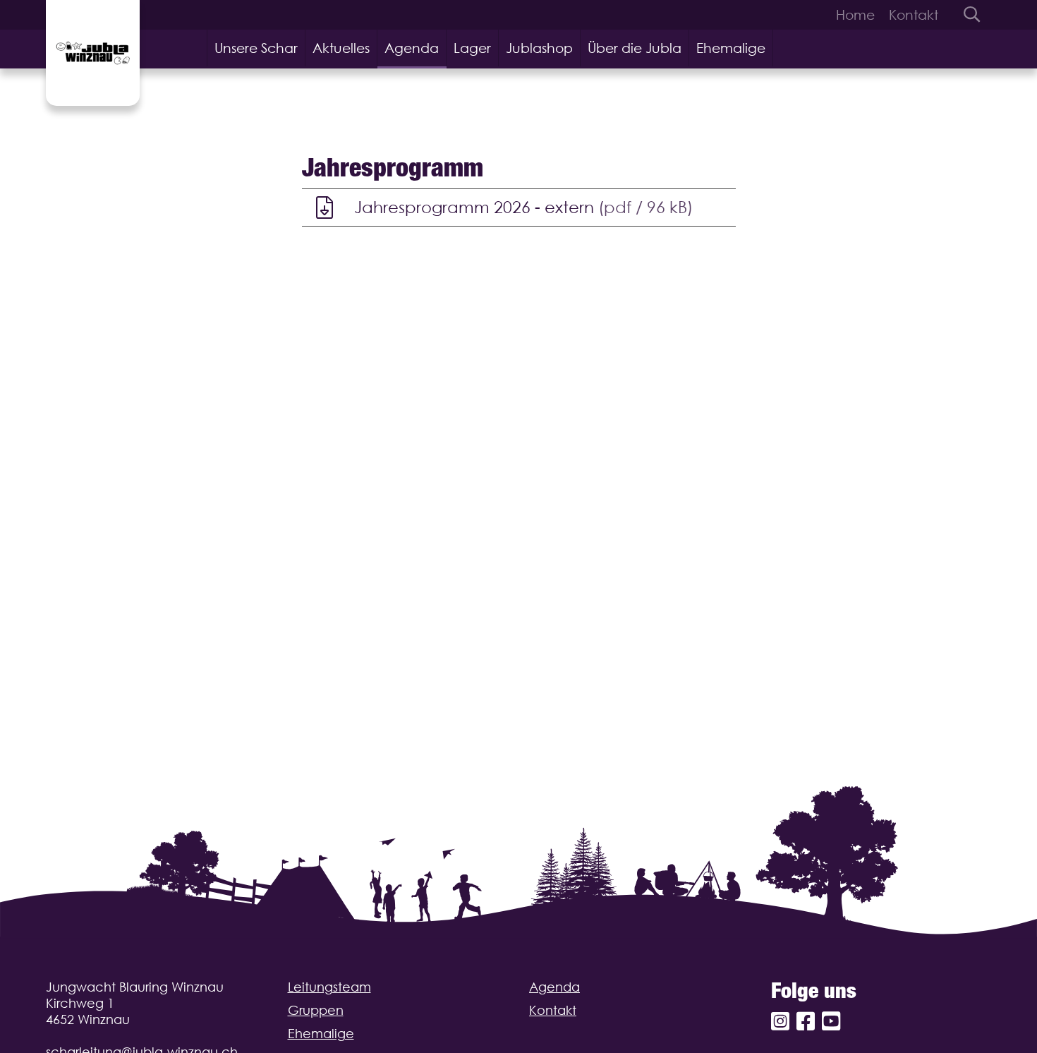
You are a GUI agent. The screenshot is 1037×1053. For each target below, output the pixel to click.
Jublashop (539, 48)
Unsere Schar (256, 48)
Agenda (411, 48)
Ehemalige (730, 48)
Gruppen (316, 1010)
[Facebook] (805, 1021)
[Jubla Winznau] (93, 53)
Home (855, 15)
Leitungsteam (329, 987)
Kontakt (913, 15)
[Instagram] (780, 1021)
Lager (472, 48)
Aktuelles (341, 48)
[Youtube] (831, 1021)
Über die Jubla (634, 48)
